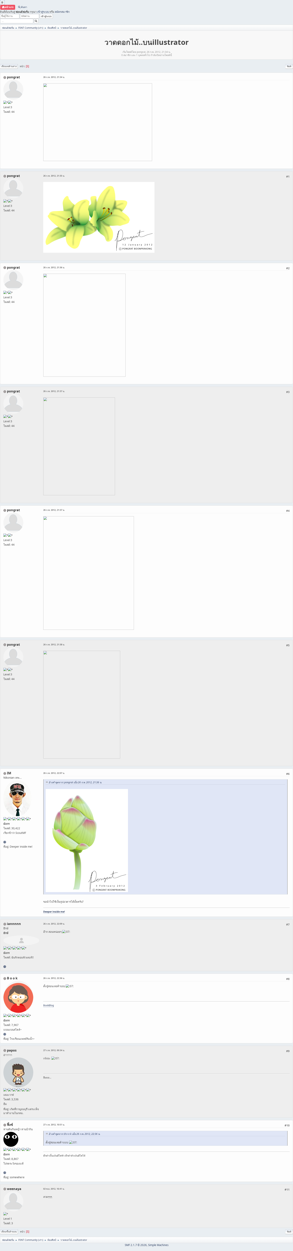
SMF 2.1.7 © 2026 (136, 1245)
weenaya (14, 1189)
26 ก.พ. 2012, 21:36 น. (54, 267)
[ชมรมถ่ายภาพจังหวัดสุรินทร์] (4, 842)
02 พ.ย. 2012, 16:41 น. (54, 1188)
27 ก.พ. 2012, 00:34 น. (54, 1050)
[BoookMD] (4, 1034)
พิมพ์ (289, 66)
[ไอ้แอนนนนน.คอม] (4, 966)
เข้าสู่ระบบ (43, 12)
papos (12, 1050)
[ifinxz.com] (4, 1172)
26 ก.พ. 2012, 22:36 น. (54, 978)
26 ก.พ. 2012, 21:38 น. (54, 644)
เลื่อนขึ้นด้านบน (9, 1231)
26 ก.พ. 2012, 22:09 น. (54, 923)
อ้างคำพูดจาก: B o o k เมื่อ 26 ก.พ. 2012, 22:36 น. (74, 1134)
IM (9, 773)
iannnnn (14, 924)
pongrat (13, 77)
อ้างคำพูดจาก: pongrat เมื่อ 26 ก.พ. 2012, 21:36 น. (75, 782)
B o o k (12, 978)
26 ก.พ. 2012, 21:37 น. (54, 391)
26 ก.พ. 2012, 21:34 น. (54, 77)
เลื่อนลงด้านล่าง (9, 66)
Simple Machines (158, 1245)
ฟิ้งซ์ (10, 1124)
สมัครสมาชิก (62, 12)
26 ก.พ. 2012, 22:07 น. (54, 772)
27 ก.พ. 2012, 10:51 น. (54, 1124)
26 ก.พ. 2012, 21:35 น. (54, 175)
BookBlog (48, 1005)
